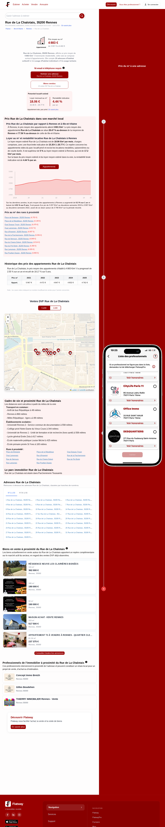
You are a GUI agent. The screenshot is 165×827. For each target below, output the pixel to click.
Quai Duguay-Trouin (74, 452)
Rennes (13, 127)
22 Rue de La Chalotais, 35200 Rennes (50, 523)
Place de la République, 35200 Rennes (19, 221)
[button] (70, 353)
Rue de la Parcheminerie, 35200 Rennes (20, 235)
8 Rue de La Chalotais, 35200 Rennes (20, 509)
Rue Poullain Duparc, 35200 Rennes (18, 253)
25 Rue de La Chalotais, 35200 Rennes (50, 528)
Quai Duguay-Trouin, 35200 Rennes (18, 225)
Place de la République (45, 452)
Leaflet (74, 390)
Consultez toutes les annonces (49, 653)
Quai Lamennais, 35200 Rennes (16, 228)
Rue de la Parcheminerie (76, 455)
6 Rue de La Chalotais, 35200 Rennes (50, 505)
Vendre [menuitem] (34, 4)
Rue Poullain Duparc (44, 463)
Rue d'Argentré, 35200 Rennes (16, 232)
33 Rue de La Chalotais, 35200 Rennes (20, 537)
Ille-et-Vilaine (53, 133)
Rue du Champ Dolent (45, 459)
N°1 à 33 (11, 493)
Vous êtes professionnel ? (129, 4)
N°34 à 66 (23, 493)
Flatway (95, 813)
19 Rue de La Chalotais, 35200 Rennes (50, 519)
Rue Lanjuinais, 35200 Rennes (16, 249)
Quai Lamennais (12, 455)
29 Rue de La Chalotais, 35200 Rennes (50, 532)
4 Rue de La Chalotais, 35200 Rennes (20, 505)
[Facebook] (7, 814)
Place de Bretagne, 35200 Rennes (17, 217)
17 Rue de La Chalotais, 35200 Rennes (80, 514)
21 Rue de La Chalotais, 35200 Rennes (20, 523)
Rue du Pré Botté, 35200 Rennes (17, 246)
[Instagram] (19, 814)
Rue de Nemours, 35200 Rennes (17, 239)
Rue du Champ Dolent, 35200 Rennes (19, 242)
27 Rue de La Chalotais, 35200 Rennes (20, 532)
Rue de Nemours (12, 459)
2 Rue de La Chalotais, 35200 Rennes (50, 500)
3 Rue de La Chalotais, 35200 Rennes (79, 500)
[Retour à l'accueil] (8, 4)
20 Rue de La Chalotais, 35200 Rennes (80, 519)
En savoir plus (66, 25)
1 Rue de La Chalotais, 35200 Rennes (20, 500)
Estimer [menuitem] (16, 4)
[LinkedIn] (13, 814)
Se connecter (153, 4)
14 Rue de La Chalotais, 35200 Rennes (80, 509)
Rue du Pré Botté (73, 459)
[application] (49, 185)
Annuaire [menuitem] (44, 4)
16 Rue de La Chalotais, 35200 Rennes (20, 514)
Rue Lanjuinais (11, 463)
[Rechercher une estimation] (81, 15)
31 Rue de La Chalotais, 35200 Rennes (80, 532)
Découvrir (111, 4)
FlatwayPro (97, 817)
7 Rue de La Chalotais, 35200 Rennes (79, 505)
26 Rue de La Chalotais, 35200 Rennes (80, 528)
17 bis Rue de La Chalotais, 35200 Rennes (51, 514)
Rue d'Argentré (42, 455)
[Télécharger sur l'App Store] (11, 822)
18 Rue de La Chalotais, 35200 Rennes (20, 519)
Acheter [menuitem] (25, 4)
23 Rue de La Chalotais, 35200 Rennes (80, 523)
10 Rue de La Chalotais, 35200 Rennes (50, 509)
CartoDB (82, 390)
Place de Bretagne (13, 452)
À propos (96, 822)
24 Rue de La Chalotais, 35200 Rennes (20, 528)
